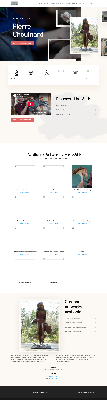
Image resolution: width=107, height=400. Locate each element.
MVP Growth (90, 392)
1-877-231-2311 (55, 379)
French (91, 3)
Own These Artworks (17, 79)
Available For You (70, 3)
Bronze (32, 79)
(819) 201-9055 (53, 376)
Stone (46, 79)
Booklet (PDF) (83, 3)
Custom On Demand (75, 79)
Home (40, 3)
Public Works (90, 79)
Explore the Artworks (22, 43)
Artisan (46, 3)
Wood (61, 79)
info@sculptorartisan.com (53, 369)
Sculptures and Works (57, 3)
